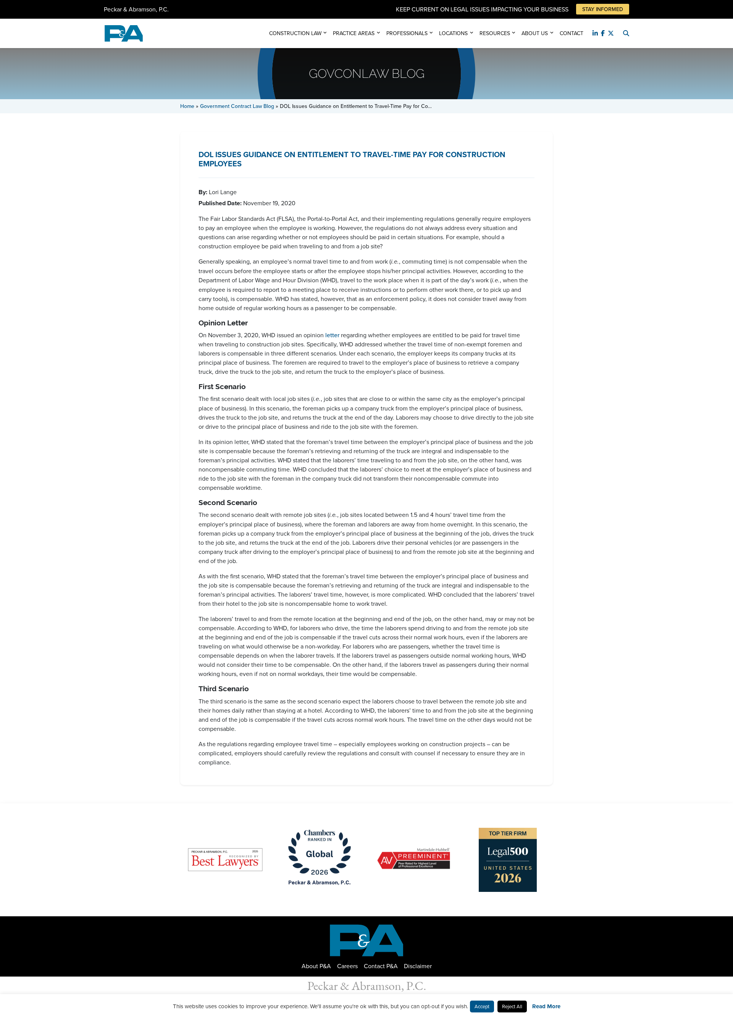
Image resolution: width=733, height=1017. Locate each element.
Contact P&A (381, 966)
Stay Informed (602, 9)
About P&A (316, 966)
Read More (546, 1006)
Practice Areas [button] (354, 33)
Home (187, 106)
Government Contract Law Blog (237, 106)
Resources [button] (495, 33)
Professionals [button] (407, 33)
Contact (571, 33)
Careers (347, 966)
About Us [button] (534, 33)
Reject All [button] (512, 1006)
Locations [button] (453, 33)
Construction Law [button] (295, 33)
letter (332, 335)
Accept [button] (482, 1006)
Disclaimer (418, 966)
